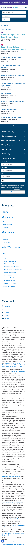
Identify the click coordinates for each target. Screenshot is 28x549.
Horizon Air (6, 227)
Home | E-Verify (14, 519)
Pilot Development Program (11, 267)
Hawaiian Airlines (7, 224)
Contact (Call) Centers (9, 286)
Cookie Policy (17, 189)
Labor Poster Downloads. (18, 371)
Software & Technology (9, 281)
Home (5, 212)
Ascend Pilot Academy (10, 272)
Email (2, 173)
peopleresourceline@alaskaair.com (11, 476)
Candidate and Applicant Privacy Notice (13, 544)
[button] (13, 132)
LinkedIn (7, 312)
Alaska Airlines (7, 222)
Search (6, 20)
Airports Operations (8, 289)
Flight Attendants (7, 275)
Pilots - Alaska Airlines (10, 261)
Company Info (7, 542)
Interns (5, 292)
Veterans (5, 239)
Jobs (4, 253)
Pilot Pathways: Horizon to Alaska (13, 269)
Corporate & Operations (9, 283)
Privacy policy (16, 542)
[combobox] (14, 12)
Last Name (4, 167)
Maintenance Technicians (9, 278)
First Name (4, 161)
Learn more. (7, 4)
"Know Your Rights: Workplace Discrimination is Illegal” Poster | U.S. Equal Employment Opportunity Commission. (13, 365)
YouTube (7, 319)
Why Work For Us (11, 247)
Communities (6, 242)
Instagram (7, 315)
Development (6, 237)
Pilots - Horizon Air (9, 264)
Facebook (7, 306)
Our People (8, 232)
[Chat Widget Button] (2, 541)
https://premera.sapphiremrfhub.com (12, 502)
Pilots (4, 258)
